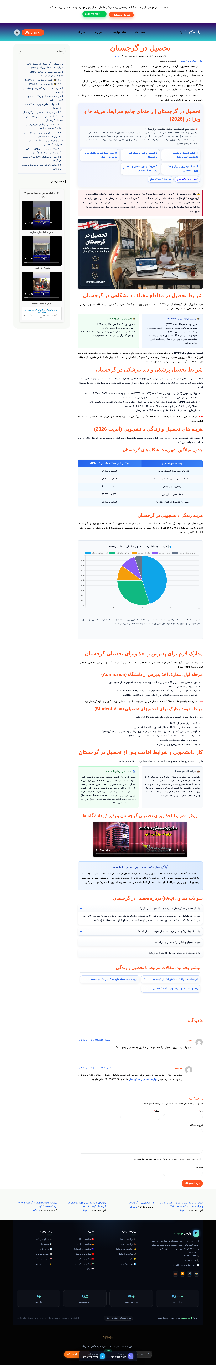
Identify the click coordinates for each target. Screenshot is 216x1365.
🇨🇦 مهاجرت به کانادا (85, 1239)
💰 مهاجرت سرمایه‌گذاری (125, 1249)
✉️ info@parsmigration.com (186, 1265)
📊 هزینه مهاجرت (128, 1264)
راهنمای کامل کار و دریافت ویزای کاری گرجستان (175, 988)
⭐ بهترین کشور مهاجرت (125, 1259)
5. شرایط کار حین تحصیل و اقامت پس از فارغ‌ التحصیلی (141, 168)
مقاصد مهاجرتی (119, 32)
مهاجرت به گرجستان (188, 61)
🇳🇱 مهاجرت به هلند (85, 1269)
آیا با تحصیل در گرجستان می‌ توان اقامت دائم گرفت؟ (175, 953)
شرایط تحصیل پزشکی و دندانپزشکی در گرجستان (175, 979)
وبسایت (199, 1167)
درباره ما (98, 32)
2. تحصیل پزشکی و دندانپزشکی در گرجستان (142, 155)
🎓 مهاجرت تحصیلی (127, 1239)
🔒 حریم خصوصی (44, 1264)
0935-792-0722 (92, 14)
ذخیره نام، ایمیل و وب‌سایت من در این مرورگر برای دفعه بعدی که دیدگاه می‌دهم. (166, 1159)
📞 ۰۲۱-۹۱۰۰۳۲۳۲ (190, 1256)
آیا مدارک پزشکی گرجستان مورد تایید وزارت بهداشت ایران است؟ (169, 931)
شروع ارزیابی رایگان (121, 15)
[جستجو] (181, 32)
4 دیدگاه (36, 1210)
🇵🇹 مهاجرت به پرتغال (84, 1254)
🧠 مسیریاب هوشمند (43, 1259)
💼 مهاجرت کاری (128, 1244)
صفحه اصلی (139, 32)
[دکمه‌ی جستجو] (20, 51)
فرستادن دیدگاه (192, 1183)
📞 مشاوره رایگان (44, 1239)
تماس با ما (81, 32)
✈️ (189, 1273)
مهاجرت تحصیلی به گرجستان (142, 1079)
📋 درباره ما (46, 1244)
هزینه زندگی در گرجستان (160, 179)
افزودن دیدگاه (196, 1125)
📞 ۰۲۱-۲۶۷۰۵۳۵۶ (190, 1260)
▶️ (182, 1273)
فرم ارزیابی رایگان (33, 32)
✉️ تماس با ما (46, 1249)
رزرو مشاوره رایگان (75, 1354)
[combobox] (44, 51)
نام (201, 1111)
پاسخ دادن (83, 1040)
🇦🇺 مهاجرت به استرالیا (84, 1249)
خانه (201, 61)
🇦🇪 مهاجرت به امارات (84, 1264)
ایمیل (157, 1111)
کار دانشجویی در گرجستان (141, 1202)
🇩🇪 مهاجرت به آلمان (85, 1244)
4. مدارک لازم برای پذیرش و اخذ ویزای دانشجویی (183, 168)
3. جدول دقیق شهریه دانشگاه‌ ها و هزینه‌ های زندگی (101, 155)
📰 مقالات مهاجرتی (43, 1254)
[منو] (17, 32)
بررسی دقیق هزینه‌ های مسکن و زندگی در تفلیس (114, 979)
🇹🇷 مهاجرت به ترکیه (85, 1259)
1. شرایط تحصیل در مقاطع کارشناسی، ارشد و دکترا (185, 155)
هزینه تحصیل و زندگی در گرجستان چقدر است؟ (178, 942)
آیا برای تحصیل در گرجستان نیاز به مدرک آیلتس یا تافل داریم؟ (170, 908)
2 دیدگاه (118, 56)
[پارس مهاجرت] (108, 1338)
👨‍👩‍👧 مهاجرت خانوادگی (127, 1254)
